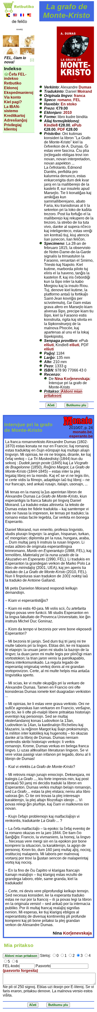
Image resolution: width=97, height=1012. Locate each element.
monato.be (82, 432)
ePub (76, 125)
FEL (77, 100)
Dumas (85, 87)
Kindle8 (51, 125)
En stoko (69, 104)
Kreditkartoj (14, 116)
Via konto (12, 97)
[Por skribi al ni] (32, 60)
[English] (15, 16)
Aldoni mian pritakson (63, 393)
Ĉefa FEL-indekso (15, 76)
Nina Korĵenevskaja (72, 379)
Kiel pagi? (13, 102)
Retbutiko (12, 83)
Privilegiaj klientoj (12, 127)
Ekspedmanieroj (18, 93)
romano (64, 100)
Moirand (84, 91)
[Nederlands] (8, 16)
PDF (61, 129)
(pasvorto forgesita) (20, 971)
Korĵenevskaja (77, 933)
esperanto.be (81, 436)
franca (79, 96)
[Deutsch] (29, 16)
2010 (67, 113)
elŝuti (49, 345)
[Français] (22, 16)
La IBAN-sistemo (12, 109)
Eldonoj (11, 88)
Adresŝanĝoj (15, 120)
